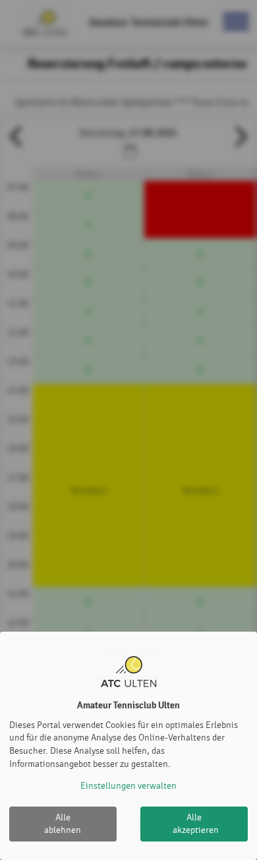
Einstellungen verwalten (128, 786)
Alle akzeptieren (196, 824)
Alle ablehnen (62, 824)
